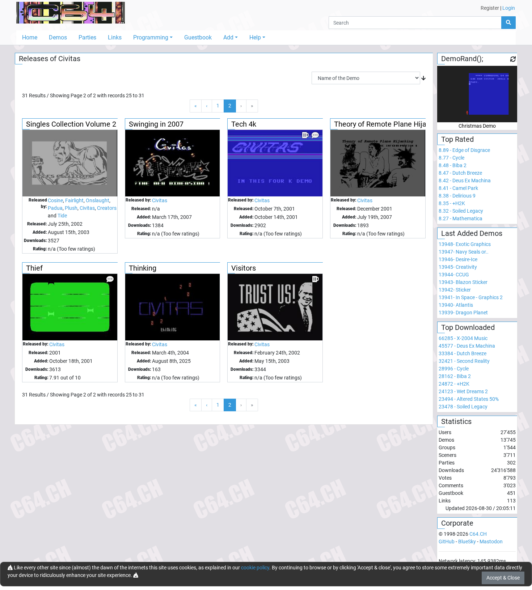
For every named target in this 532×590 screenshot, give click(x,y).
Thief (34, 268)
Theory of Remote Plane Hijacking (388, 124)
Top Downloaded (468, 327)
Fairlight (74, 200)
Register (490, 8)
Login (508, 8)
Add (228, 37)
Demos (58, 37)
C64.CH (478, 534)
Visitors (243, 268)
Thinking (142, 268)
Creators (107, 208)
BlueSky (467, 541)
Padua (55, 208)
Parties (87, 37)
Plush (71, 208)
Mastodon (491, 541)
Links (115, 37)
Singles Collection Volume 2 (71, 124)
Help (255, 37)
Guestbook (198, 37)
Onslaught (97, 200)
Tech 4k (243, 124)
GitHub (447, 541)
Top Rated (457, 139)
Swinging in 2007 (156, 124)
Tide (62, 215)
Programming (150, 37)
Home (29, 37)
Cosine (55, 200)
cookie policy (255, 567)
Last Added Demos (471, 233)
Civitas (87, 208)
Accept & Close (503, 578)
